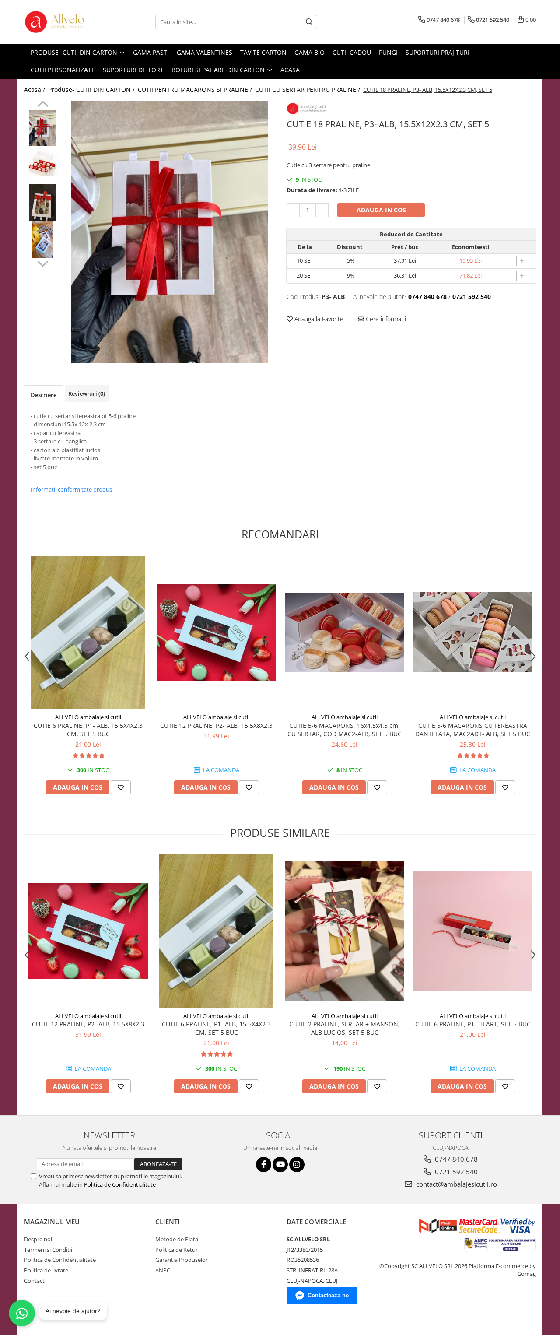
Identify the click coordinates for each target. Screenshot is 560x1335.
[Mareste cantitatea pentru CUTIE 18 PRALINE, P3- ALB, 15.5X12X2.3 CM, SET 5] (322, 210)
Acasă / (35, 89)
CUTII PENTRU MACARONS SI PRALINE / (196, 89)
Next (42, 262)
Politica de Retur (176, 1250)
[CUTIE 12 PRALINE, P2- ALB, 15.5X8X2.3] (216, 632)
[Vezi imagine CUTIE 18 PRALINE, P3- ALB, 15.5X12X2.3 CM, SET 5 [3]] (42, 239)
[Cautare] (309, 22)
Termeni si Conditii (48, 1250)
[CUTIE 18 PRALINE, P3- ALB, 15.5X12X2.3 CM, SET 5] (169, 232)
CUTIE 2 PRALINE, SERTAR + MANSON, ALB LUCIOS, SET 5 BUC (344, 1028)
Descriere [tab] (43, 395)
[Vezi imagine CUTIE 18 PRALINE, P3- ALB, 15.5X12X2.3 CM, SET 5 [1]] (42, 161)
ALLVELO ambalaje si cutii (88, 717)
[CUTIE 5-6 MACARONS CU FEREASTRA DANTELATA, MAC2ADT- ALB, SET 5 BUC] (472, 632)
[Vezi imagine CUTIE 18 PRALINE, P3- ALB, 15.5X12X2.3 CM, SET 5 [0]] (42, 128)
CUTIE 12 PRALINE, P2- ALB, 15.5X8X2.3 (216, 725)
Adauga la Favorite (318, 319)
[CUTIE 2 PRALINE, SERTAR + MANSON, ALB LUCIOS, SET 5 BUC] (344, 930)
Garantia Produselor (181, 1260)
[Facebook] (263, 1164)
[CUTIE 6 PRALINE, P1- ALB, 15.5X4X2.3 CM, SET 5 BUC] (88, 632)
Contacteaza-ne (328, 1295)
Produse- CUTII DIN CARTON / (92, 89)
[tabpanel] (169, 232)
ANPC (162, 1270)
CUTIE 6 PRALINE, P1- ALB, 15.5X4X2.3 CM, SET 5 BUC (88, 729)
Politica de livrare (46, 1270)
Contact (34, 1281)
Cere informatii (385, 319)
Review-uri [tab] (86, 393)
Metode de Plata (176, 1239)
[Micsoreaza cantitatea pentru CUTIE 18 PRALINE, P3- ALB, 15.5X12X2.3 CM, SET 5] (293, 210)
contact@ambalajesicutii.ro (455, 1184)
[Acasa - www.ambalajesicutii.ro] (68, 22)
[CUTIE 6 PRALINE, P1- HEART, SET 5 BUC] (472, 930)
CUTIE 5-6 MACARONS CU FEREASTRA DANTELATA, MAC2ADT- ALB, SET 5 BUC (472, 729)
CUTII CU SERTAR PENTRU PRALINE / (308, 89)
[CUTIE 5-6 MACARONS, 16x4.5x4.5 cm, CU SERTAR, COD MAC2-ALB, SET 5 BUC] (344, 632)
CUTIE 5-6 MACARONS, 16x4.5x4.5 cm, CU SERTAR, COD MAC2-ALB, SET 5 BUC (344, 729)
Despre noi (38, 1239)
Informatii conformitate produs (71, 489)
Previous (42, 105)
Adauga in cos (381, 210)
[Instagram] (296, 1164)
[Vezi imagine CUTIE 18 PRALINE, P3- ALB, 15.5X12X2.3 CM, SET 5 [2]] (42, 202)
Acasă (290, 70)
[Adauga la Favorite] (121, 787)
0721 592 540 (455, 1171)
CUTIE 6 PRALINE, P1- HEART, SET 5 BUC (473, 1024)
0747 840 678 (455, 1159)
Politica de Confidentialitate (120, 1184)
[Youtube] (280, 1164)
